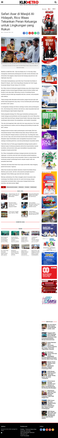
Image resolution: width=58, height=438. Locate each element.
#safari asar (33, 187)
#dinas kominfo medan (12, 187)
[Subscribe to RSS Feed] (53, 429)
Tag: (3, 187)
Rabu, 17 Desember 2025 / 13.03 (7, 32)
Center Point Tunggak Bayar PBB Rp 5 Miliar (13, 212)
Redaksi (22, 429)
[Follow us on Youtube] (50, 429)
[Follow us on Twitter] (44, 429)
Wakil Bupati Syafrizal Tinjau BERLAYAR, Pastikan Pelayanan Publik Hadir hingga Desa (49, 394)
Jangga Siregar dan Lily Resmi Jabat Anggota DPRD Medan (13, 195)
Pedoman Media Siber (30, 429)
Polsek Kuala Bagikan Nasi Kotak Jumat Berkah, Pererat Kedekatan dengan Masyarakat (24, 241)
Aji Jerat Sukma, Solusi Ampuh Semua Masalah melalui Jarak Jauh (49, 327)
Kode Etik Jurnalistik (25, 431)
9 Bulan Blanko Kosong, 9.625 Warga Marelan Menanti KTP (34, 213)
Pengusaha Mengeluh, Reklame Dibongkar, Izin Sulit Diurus (34, 195)
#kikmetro (21, 187)
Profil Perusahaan (24, 435)
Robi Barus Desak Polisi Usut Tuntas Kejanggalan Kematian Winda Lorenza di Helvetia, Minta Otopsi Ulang (49, 355)
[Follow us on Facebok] (41, 429)
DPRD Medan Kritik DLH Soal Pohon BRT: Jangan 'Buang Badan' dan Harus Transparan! (48, 375)
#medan (27, 187)
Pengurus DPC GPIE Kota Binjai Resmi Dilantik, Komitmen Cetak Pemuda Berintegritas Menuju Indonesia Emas (49, 336)
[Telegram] (38, 33)
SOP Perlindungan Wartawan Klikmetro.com (27, 433)
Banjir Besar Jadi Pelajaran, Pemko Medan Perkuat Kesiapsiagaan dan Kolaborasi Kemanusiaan (36, 254)
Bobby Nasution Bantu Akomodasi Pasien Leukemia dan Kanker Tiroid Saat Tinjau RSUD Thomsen (49, 346)
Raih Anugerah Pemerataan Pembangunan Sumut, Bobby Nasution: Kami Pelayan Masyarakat (4, 241)
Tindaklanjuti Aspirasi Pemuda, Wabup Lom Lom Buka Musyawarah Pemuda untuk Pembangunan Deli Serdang (35, 242)
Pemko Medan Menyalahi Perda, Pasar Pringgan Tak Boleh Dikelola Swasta (34, 204)
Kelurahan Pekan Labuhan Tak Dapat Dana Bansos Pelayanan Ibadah (12, 204)
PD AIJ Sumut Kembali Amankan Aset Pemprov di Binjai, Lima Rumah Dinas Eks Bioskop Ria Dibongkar (49, 384)
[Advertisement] (49, 313)
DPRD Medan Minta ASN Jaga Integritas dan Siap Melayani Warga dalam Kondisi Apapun (49, 415)
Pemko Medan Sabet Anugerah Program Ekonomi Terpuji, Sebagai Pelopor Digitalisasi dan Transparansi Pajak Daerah (15, 242)
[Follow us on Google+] (47, 429)
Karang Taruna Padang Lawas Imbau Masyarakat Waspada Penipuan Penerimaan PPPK (48, 365)
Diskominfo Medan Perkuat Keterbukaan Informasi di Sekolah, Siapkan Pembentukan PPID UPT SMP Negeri (25, 255)
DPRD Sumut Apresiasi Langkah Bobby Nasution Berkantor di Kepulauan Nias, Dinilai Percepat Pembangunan (49, 404)
